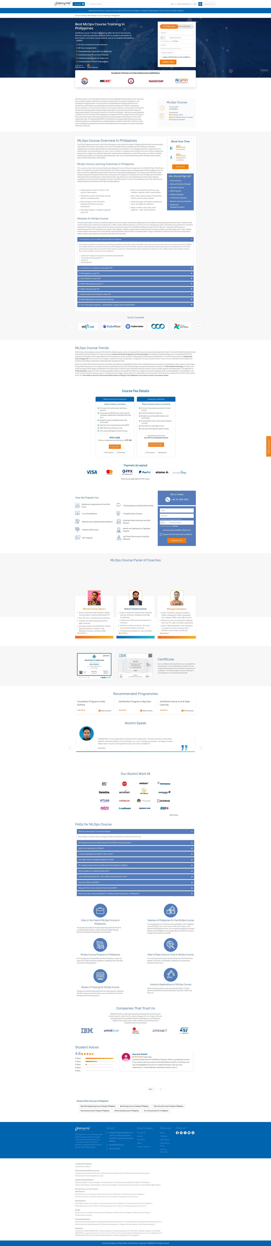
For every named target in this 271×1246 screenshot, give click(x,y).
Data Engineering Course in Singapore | (139, 1203)
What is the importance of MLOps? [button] (91, 848)
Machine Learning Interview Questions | (88, 1224)
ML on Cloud (164, 11)
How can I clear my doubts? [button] (88, 882)
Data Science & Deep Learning (99, 11)
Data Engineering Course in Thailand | (87, 1206)
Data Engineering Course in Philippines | (114, 1203)
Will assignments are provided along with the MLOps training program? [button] (104, 843)
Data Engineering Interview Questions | (110, 1222)
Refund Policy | (134, 1243)
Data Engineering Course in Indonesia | (87, 1203)
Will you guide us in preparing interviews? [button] (93, 871)
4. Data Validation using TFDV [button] (90, 278)
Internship (141, 1140)
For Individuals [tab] (169, 26)
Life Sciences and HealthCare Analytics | (128, 1182)
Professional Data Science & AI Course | (88, 1173)
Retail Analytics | (96, 1185)
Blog (194, 4)
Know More (115, 446)
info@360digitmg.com (116, 1145)
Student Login (209, 4)
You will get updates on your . (169, 41)
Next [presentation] (150, 1089)
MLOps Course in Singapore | (123, 1212)
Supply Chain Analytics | (83, 1185)
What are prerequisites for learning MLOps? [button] (94, 831)
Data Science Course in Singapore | (133, 1194)
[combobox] (162, 38)
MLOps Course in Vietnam (83, 1215)
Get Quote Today (156, 444)
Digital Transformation (150, 11)
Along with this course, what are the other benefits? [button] (97, 888)
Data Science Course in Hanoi (128, 1196)
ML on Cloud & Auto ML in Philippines (156, 1111)
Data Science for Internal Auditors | (130, 1185)
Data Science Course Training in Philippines (95, 1111)
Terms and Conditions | (109, 1243)
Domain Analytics (177, 11)
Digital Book (164, 1140)
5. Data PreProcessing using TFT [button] (91, 284)
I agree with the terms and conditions (176, 57)
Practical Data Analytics (82, 1166)
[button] (72, 326)
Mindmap (163, 1136)
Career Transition (143, 1146)
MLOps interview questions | (110, 1224)
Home (77, 15)
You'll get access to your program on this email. (170, 48)
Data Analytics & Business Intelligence (126, 11)
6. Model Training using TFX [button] (89, 289)
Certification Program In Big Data (135, 701)
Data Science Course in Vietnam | (108, 1196)
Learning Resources (183, 4)
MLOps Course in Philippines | (104, 1212)
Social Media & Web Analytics (151, 1185)
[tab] (135, 239)
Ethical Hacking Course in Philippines (126, 1111)
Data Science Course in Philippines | (109, 1194)
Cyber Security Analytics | (110, 1185)
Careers (140, 1136)
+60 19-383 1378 (179, 499)
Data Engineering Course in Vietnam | (112, 1206)
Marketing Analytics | (82, 1182)
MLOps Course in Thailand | (142, 1212)
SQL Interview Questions (147, 1224)
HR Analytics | (145, 1182)
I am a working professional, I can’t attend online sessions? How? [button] (102, 877)
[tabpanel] (156, 1071)
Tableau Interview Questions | (129, 1224)
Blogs (162, 1133)
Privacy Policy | (123, 1243)
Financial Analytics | (108, 1182)
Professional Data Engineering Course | (137, 1173)
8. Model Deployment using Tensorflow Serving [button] (96, 299)
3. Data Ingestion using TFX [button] (89, 273)
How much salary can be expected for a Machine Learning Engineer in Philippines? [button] (108, 894)
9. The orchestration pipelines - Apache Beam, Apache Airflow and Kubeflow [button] (107, 305)
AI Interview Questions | (131, 1222)
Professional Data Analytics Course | (112, 1173)
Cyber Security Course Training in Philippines (168, 1106)
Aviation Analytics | (95, 1182)
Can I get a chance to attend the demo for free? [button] (96, 860)
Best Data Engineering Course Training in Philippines (98, 1106)
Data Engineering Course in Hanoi (135, 1206)
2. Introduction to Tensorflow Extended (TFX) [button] (95, 268)
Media (139, 1143)
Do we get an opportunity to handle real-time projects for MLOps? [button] (102, 865)
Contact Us (141, 1133)
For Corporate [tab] (184, 26)
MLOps (83, 15)
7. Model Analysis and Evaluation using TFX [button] (95, 294)
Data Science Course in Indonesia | (86, 1194)
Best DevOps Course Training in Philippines (134, 1106)
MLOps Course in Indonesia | (84, 1212)
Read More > (82, 633)
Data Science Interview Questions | (86, 1222)
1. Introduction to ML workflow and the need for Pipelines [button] (100, 239)
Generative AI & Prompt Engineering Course (89, 1176)
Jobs (172, 4)
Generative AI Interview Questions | (150, 1222)
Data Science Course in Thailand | (86, 1196)
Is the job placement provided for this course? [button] (95, 854)
